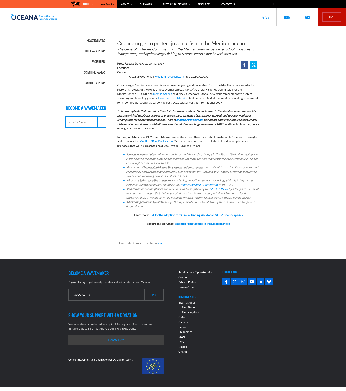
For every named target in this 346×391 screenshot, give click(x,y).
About (125, 4)
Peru (181, 341)
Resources (204, 4)
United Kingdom (188, 312)
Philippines (185, 331)
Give (265, 17)
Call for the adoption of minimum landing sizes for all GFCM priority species (196, 215)
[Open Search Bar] (273, 4)
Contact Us (228, 4)
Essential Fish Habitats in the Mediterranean (202, 223)
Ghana (182, 351)
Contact (183, 277)
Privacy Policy (187, 282)
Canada (183, 322)
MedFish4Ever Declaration (156, 141)
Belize (182, 327)
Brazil (181, 336)
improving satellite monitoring (199, 184)
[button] (244, 65)
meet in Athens (162, 93)
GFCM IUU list (219, 189)
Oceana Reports (95, 51)
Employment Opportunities (195, 272)
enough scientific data (189, 119)
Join (287, 17)
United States (186, 307)
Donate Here (116, 339)
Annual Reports (95, 83)
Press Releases (96, 40)
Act (307, 17)
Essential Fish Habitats (172, 98)
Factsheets (98, 61)
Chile (181, 317)
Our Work (146, 4)
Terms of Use (186, 287)
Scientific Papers (94, 72)
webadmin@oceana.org (169, 76)
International (186, 302)
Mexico (183, 346)
